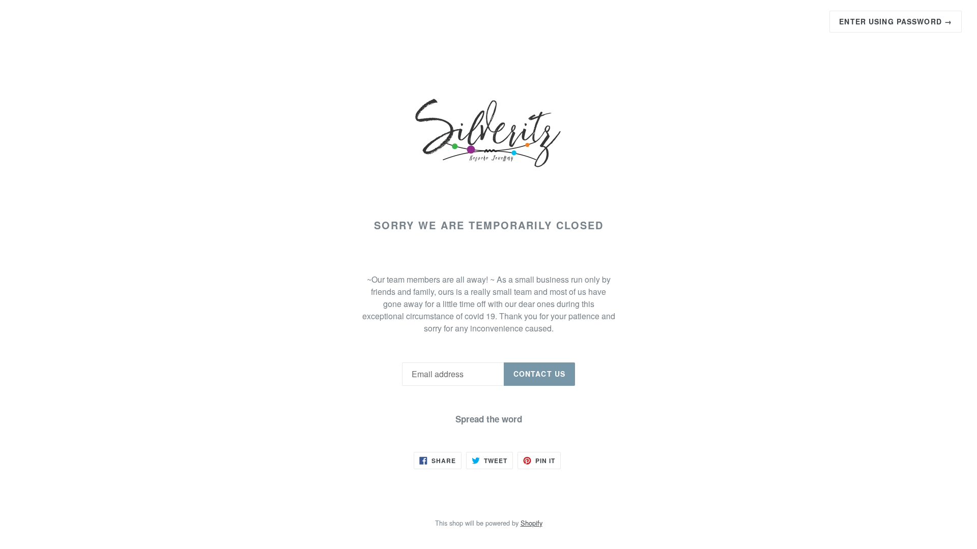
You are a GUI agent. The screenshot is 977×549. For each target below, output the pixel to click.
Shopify (531, 523)
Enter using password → (895, 21)
